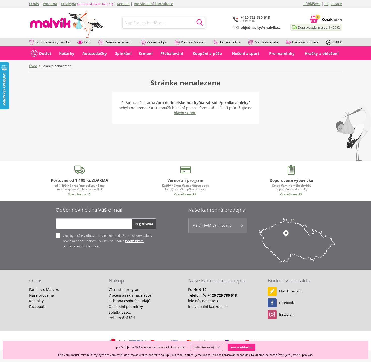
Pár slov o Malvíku (44, 289)
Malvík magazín (290, 291)
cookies (180, 347)
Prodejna (68, 3)
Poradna (50, 3)
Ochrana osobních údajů (129, 300)
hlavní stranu (185, 112)
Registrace (333, 3)
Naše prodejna (41, 295)
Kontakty (36, 300)
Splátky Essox (120, 312)
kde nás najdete (202, 300)
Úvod (33, 66)
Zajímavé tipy (157, 42)
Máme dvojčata (266, 42)
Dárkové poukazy (305, 42)
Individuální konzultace (153, 3)
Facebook (37, 306)
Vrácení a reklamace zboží (130, 295)
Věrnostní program (124, 289)
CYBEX (337, 42)
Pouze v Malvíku (193, 42)
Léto (87, 42)
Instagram (287, 314)
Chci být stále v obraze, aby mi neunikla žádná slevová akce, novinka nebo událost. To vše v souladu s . (107, 240)
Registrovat (144, 224)
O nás (34, 3)
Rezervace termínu (119, 42)
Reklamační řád (122, 317)
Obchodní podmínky (126, 306)
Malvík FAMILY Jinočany (211, 225)
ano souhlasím (241, 347)
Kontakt (123, 3)
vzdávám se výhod (206, 347)
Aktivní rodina (230, 42)
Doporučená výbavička (52, 42)
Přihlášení (311, 3)
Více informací (78, 194)
